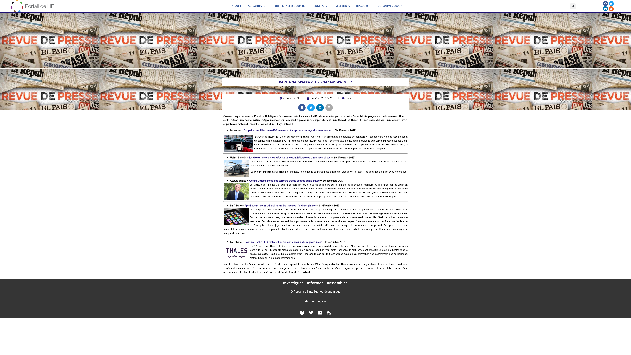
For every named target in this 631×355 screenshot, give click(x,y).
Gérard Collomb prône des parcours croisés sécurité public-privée (284, 181)
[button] (573, 6)
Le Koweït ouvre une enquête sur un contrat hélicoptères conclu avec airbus (289, 158)
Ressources (363, 6)
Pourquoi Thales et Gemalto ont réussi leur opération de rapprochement (283, 242)
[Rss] (611, 8)
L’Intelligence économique (290, 6)
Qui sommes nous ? (390, 6)
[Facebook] (605, 3)
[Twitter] (611, 3)
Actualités (255, 6)
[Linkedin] (605, 8)
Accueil (236, 6)
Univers (319, 6)
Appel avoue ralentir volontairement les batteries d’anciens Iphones (281, 206)
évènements (342, 6)
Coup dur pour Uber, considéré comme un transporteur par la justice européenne (287, 130)
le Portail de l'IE (291, 98)
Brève (349, 98)
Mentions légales (316, 301)
